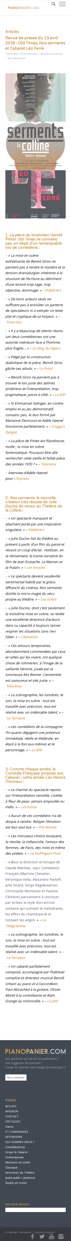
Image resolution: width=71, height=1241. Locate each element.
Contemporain (14, 1157)
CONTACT (12, 1116)
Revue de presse (54, 53)
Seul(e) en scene (16, 1183)
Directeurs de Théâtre (20, 1172)
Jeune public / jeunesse (20, 1177)
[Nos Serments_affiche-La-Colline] (35, 146)
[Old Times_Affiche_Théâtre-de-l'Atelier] (35, 97)
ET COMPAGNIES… (17, 1131)
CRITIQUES (12, 1121)
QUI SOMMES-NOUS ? (19, 1142)
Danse (9, 1126)
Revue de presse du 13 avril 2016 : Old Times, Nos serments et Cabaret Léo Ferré (35, 43)
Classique (11, 1167)
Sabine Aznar (19, 58)
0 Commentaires (28, 53)
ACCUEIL (11, 1106)
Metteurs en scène (17, 1162)
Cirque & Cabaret (16, 1152)
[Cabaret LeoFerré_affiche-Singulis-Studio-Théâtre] (35, 194)
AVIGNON (11, 1111)
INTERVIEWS (13, 1137)
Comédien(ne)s (15, 1147)
